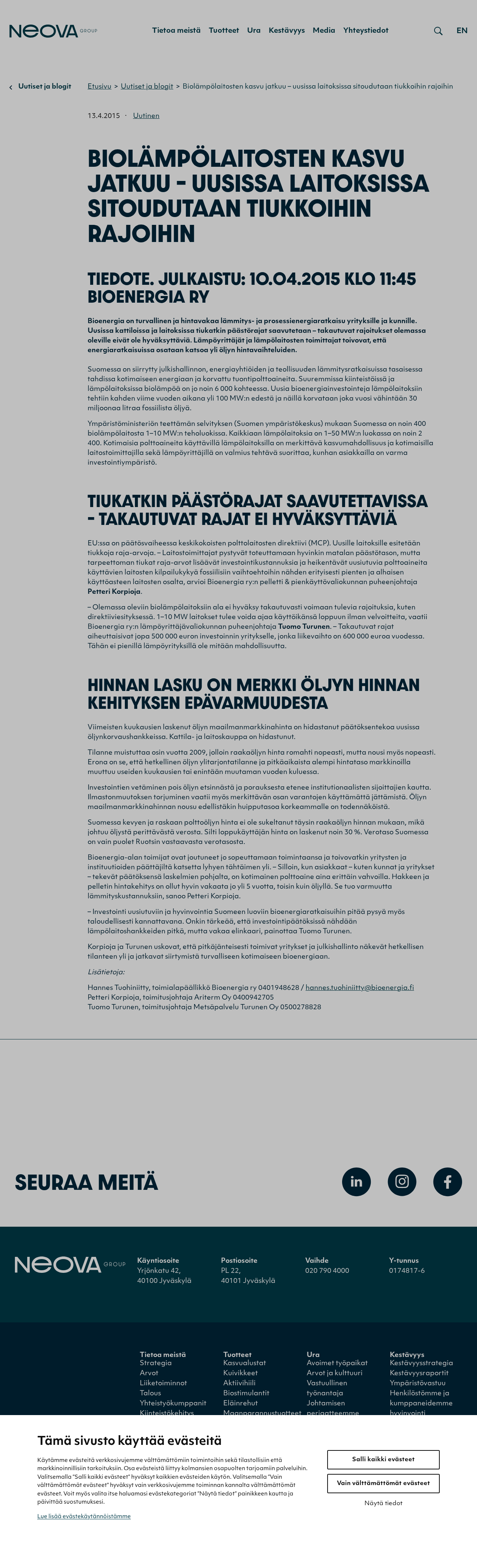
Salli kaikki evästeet (383, 1460)
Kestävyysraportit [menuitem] (419, 1373)
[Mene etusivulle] (53, 31)
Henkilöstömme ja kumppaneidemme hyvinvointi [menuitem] (421, 1403)
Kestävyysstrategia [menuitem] (421, 1363)
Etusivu (99, 87)
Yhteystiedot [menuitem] (366, 31)
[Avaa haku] (438, 31)
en (462, 31)
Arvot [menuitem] (149, 1373)
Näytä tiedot (383, 1504)
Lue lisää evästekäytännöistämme (84, 1517)
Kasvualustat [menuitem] (244, 1363)
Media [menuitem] (324, 31)
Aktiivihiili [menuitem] (239, 1383)
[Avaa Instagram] (402, 1182)
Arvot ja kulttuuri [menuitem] (335, 1373)
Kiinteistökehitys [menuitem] (167, 1414)
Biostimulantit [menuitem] (246, 1393)
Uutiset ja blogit (44, 87)
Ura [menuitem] (254, 31)
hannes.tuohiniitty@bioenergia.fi (360, 988)
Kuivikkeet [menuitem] (240, 1373)
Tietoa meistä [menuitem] (176, 31)
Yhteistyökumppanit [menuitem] (173, 1404)
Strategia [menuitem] (156, 1363)
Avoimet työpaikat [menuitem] (337, 1363)
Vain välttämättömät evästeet (383, 1484)
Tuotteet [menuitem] (224, 31)
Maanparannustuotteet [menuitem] (262, 1414)
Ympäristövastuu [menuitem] (418, 1383)
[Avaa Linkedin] (356, 1182)
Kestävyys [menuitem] (287, 31)
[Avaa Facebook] (447, 1182)
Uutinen (146, 116)
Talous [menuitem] (150, 1393)
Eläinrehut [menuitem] (240, 1404)
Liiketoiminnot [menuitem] (163, 1383)
